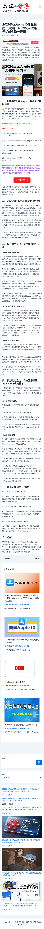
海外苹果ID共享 (16, 604)
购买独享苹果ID (22, 180)
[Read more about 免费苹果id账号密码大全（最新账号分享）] (22, 710)
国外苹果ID (8, 604)
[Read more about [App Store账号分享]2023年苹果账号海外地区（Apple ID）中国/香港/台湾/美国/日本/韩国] (22, 583)
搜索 (3, 758)
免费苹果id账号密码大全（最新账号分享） (22, 725)
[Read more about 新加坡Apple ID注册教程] (20, 669)
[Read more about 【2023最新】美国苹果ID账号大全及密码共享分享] (22, 627)
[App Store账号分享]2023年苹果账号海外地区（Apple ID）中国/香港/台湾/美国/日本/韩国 (22, 598)
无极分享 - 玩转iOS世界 (15, 11)
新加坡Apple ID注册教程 (15, 682)
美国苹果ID (18, 646)
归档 (3, 774)
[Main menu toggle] (40, 7)
